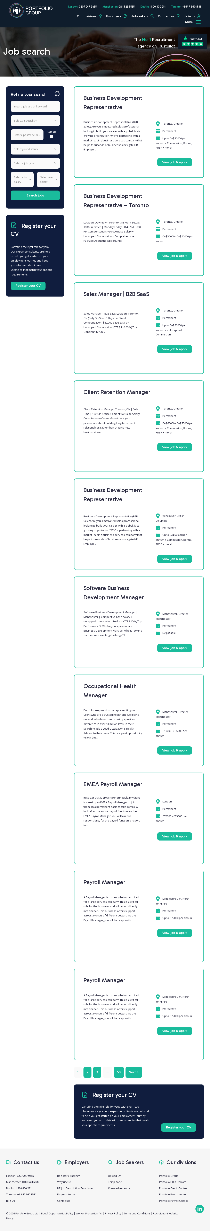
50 (119, 1072)
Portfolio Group (168, 1176)
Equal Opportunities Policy (57, 1213)
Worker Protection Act (89, 1213)
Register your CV (28, 286)
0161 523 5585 (127, 6)
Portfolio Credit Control (173, 1188)
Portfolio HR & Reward (172, 1182)
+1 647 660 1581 (191, 6)
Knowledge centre (119, 1188)
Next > (134, 1072)
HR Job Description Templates (75, 1188)
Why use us (64, 1182)
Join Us (10, 1201)
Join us (190, 16)
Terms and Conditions (137, 1213)
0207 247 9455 (88, 6)
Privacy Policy (113, 1213)
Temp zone (115, 1182)
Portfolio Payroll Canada (173, 1201)
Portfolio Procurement (173, 1194)
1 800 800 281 (157, 6)
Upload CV (114, 1176)
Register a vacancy (68, 1176)
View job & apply (174, 162)
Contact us (166, 16)
